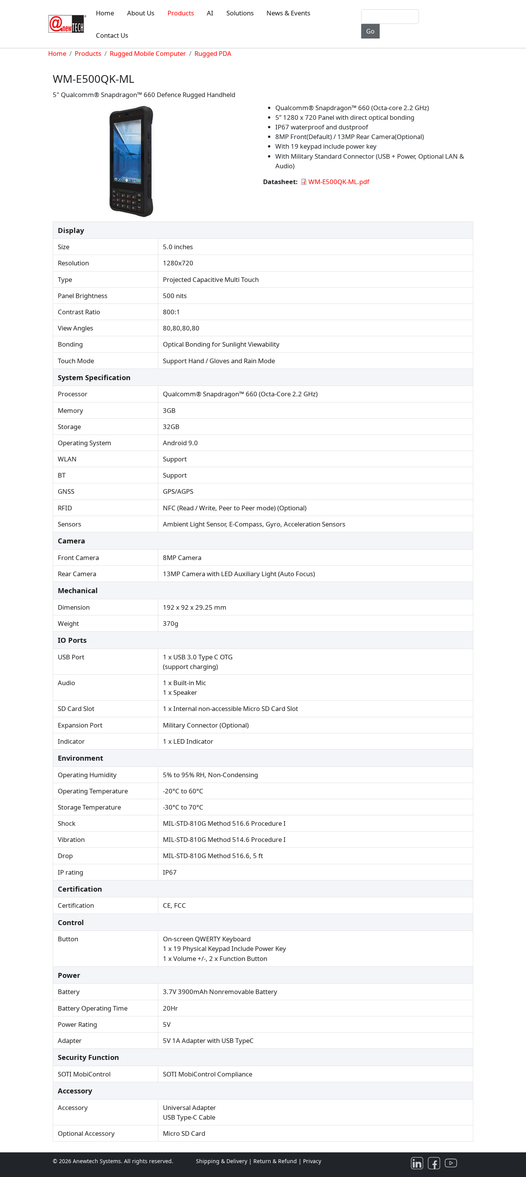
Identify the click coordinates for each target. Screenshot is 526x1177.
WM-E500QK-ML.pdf (338, 181)
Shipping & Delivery (221, 1161)
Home (105, 12)
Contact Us (112, 35)
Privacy (312, 1161)
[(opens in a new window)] (418, 1162)
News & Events (288, 12)
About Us (140, 12)
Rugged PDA (212, 53)
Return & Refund (275, 1161)
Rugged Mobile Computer (148, 53)
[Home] (69, 24)
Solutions (240, 12)
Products (181, 12)
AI (210, 12)
